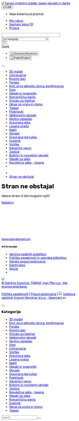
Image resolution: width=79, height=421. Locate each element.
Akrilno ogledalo (20, 341)
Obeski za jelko (19, 396)
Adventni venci (20, 381)
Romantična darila (22, 399)
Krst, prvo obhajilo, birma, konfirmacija (36, 323)
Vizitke (14, 352)
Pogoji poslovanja (43, 294)
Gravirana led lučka (23, 374)
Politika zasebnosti (15, 294)
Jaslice (14, 389)
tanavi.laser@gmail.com (16, 239)
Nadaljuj (8, 202)
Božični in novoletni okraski (28, 385)
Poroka (14, 327)
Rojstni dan (17, 330)
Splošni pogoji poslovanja (27, 261)
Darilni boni (17, 265)
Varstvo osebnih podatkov (27, 254)
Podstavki (16, 378)
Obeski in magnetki (22, 367)
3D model (16, 319)
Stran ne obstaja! (21, 177)
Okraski (14, 370)
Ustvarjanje (17, 348)
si (66, 298)
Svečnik (15, 403)
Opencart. (56, 298)
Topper (14, 410)
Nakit (13, 363)
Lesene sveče (19, 359)
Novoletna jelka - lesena (26, 392)
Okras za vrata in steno (25, 407)
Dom (12, 345)
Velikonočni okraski (22, 337)
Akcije (13, 269)
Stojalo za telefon (22, 334)
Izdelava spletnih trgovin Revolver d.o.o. (38, 296)
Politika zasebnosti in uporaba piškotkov (38, 258)
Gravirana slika (19, 356)
